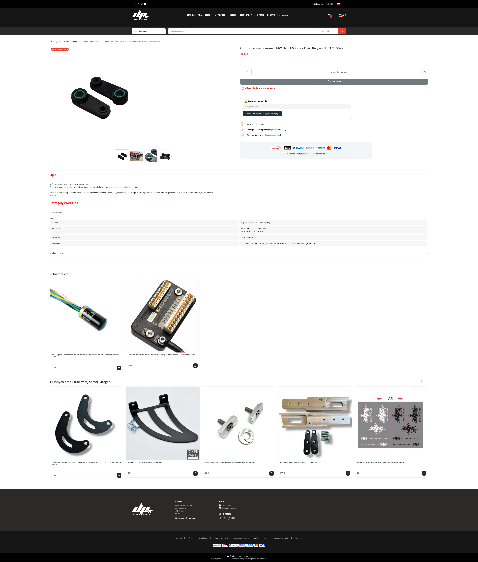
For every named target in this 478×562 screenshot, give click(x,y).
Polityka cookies (260, 538)
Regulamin (298, 538)
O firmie (190, 538)
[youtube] (145, 4)
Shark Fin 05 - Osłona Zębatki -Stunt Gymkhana (145, 462)
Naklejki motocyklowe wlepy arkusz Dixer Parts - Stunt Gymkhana (380, 462)
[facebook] (135, 4)
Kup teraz (336, 81)
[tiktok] (142, 4)
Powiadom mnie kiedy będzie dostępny (262, 113)
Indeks (52, 212)
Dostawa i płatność (241, 538)
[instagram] (138, 4)
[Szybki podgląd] (86, 316)
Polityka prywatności (280, 538)
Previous (55, 97)
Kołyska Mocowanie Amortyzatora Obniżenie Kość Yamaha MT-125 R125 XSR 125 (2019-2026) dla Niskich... (86, 463)
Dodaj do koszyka (338, 72)
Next (232, 97)
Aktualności (203, 538)
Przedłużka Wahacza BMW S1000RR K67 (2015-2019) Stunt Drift (302, 462)
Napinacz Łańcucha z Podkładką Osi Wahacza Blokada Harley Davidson (229, 462)
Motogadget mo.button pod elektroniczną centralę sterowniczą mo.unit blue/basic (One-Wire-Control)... (85, 356)
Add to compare (425, 72)
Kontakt (179, 538)
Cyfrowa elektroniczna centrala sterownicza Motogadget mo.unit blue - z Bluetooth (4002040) (161, 355)
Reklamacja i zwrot (220, 538)
